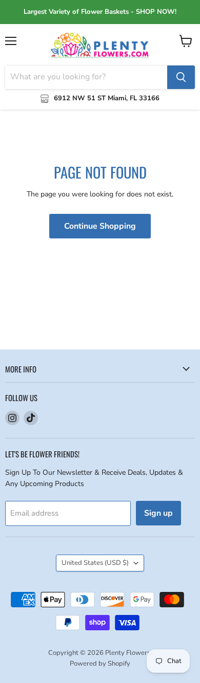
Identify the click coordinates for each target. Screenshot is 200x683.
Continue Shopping (100, 226)
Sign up (158, 513)
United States (95, 562)
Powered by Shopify (100, 663)
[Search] (181, 77)
